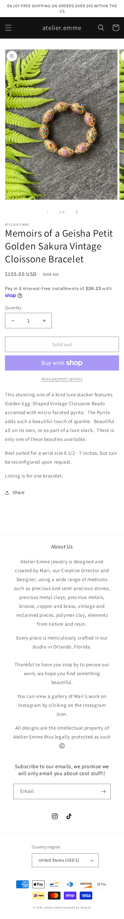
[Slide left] (47, 212)
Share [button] (19, 492)
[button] (8, 27)
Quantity (13, 308)
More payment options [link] (62, 378)
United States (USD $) (59, 860)
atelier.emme (53, 907)
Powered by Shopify (77, 907)
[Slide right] (76, 212)
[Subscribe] (103, 791)
